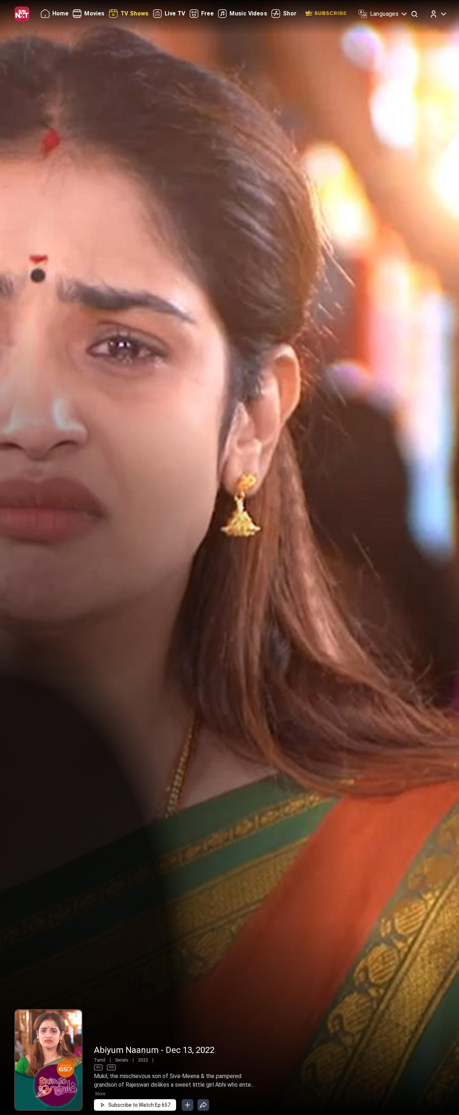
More (100, 1093)
